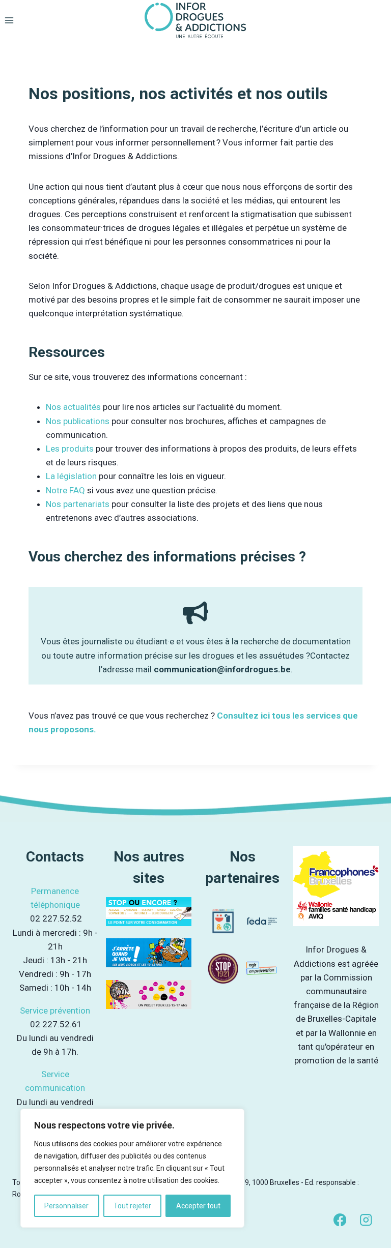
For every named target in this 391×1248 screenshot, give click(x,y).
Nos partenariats (77, 504)
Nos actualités (73, 407)
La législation (71, 476)
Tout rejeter (132, 1206)
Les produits (71, 448)
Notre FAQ (65, 490)
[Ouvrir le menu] (9, 20)
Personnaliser (66, 1206)
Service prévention (55, 1010)
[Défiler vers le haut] (371, 1222)
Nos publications (77, 421)
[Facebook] (340, 1220)
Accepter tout (198, 1206)
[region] (132, 1168)
